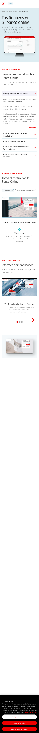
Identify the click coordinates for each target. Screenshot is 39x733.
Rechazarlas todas (19, 723)
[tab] (8, 190)
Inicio (3, 12)
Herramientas (12, 12)
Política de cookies (30, 712)
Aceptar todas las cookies (19, 729)
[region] (19, 714)
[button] (33, 300)
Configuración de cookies (19, 717)
